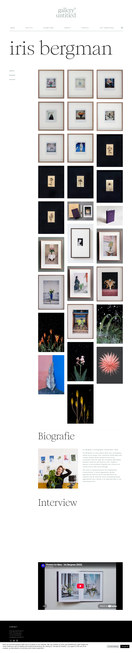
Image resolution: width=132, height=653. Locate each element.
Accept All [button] (125, 646)
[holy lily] (110, 150)
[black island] (110, 365)
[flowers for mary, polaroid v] (80, 116)
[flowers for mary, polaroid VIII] (51, 148)
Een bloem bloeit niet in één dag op (53, 543)
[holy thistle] (110, 186)
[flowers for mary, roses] (51, 292)
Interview (12, 79)
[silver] (51, 374)
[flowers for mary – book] (110, 215)
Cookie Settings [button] (113, 646)
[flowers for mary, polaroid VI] (110, 116)
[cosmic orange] (51, 332)
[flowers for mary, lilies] (51, 254)
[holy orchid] (51, 217)
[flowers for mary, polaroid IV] (51, 116)
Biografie (12, 75)
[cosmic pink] (80, 361)
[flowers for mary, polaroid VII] (80, 148)
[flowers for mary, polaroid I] (51, 84)
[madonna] (80, 243)
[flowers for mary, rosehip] (110, 246)
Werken (11, 71)
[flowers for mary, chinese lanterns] (110, 284)
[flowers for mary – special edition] (80, 211)
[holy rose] (51, 182)
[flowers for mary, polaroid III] (110, 84)
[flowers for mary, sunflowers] (80, 321)
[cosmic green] (110, 324)
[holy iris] (80, 182)
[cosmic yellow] (80, 404)
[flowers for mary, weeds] (80, 283)
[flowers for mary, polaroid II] (80, 84)
